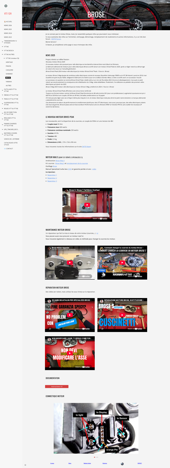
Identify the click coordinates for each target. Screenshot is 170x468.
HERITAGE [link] (9, 62)
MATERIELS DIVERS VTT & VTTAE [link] (10, 134)
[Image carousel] (96, 430)
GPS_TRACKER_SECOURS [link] (12, 129)
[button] (168, 2)
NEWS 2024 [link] (8, 33)
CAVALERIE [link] (9, 70)
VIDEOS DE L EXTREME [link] (11, 139)
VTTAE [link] (6, 47)
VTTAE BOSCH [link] (9, 51)
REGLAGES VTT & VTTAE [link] (9, 119)
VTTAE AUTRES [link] (9, 54)
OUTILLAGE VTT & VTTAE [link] (10, 90)
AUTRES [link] (8, 86)
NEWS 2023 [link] (8, 37)
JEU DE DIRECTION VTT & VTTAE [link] (10, 113)
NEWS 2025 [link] (8, 29)
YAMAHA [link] (9, 82)
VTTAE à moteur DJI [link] (12, 58)
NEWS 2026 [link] (8, 25)
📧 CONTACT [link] (8, 149)
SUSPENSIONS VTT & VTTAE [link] (11, 104)
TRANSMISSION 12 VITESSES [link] (10, 42)
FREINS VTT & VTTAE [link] (11, 95)
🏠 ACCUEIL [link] (8, 22)
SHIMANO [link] (9, 74)
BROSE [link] (8, 78)
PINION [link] (8, 66)
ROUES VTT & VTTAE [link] (11, 109)
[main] (96, 15)
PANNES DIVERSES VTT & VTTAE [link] (10, 125)
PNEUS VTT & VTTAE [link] (11, 99)
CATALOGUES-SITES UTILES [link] (11, 144)
